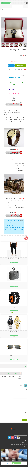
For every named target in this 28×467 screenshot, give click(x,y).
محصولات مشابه (18, 14)
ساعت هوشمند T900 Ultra (13, 307)
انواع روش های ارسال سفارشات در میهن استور (19, 444)
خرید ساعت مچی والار (19, 223)
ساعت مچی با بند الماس (9, 227)
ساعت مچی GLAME (13, 331)
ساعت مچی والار (20, 229)
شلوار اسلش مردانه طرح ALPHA (13, 258)
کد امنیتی (25, 410)
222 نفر (9, 65)
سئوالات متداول (24, 442)
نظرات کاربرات (10, 14)
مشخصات (25, 14)
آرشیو (22, 239)
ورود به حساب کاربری (16, 463)
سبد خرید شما (6, 2)
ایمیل (26, 394)
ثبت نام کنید (9, 463)
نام (26, 389)
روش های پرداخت (24, 446)
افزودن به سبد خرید (19, 65)
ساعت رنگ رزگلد (13, 229)
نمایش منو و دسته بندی (16, 6)
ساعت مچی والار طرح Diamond (13, 220)
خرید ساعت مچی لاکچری (14, 225)
